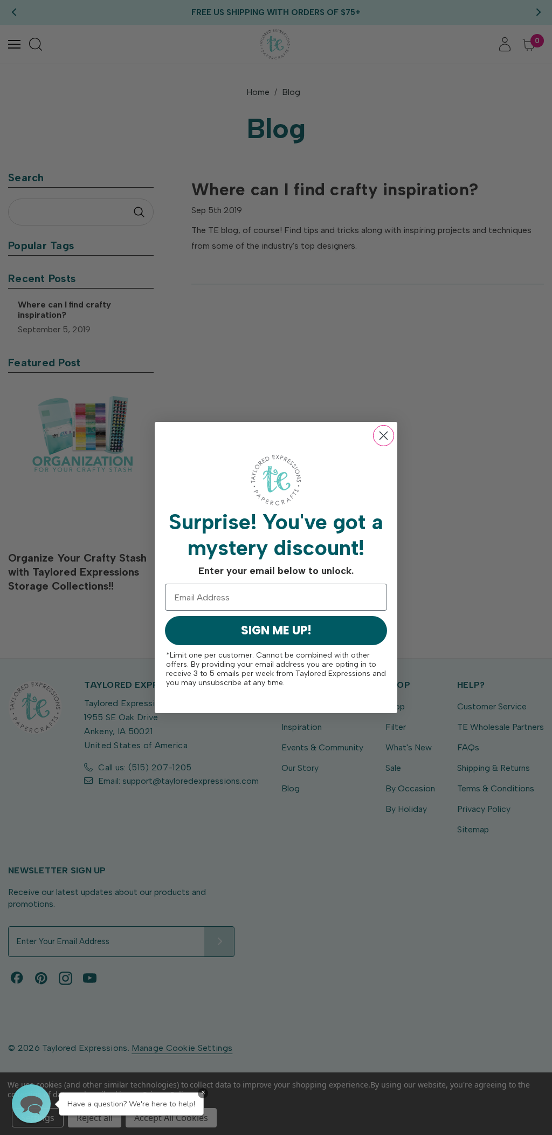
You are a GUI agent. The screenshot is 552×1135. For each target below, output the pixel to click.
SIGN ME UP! (276, 630)
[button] (31, 1103)
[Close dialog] (383, 435)
